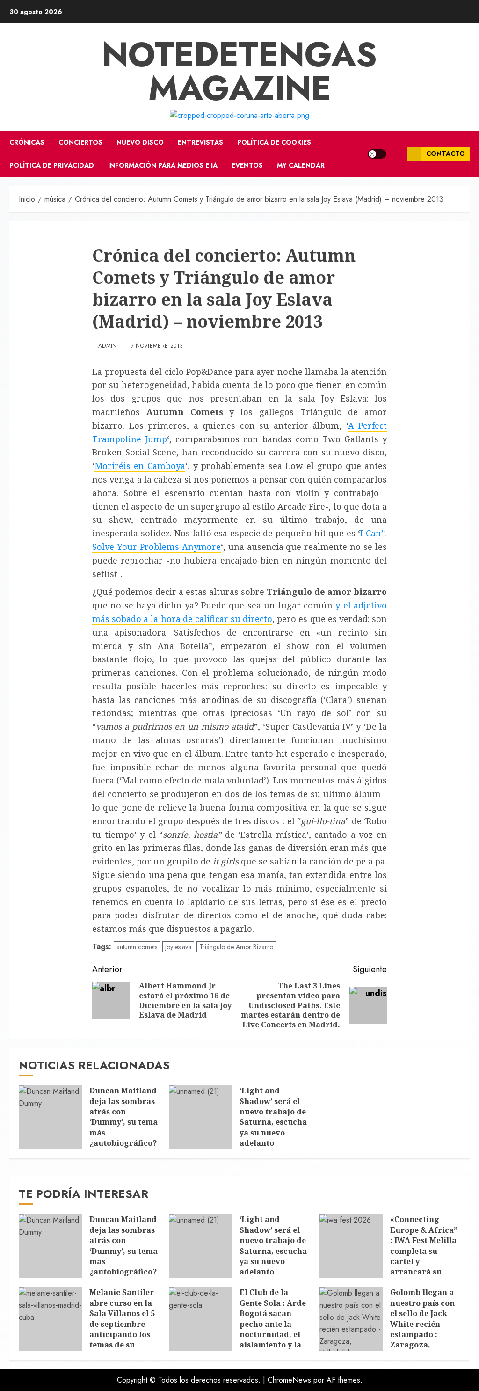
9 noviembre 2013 (156, 346)
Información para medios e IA (163, 165)
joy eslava (178, 947)
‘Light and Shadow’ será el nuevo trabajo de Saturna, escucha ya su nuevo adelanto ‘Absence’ (273, 1121)
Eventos (247, 165)
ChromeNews (289, 1380)
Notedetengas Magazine (239, 71)
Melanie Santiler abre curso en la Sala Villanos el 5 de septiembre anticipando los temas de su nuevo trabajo (122, 1323)
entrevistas (200, 142)
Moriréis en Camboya (139, 465)
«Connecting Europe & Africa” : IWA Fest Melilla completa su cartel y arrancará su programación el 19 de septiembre (423, 1256)
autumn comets (136, 947)
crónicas (26, 142)
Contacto (445, 153)
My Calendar (301, 165)
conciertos (80, 142)
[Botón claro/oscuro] (377, 154)
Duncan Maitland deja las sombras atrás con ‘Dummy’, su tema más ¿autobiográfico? (123, 1116)
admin (107, 346)
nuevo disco (140, 142)
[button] (397, 154)
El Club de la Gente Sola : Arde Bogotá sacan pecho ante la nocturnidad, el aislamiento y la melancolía (273, 1323)
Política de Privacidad (51, 165)
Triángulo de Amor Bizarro (236, 947)
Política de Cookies (274, 142)
